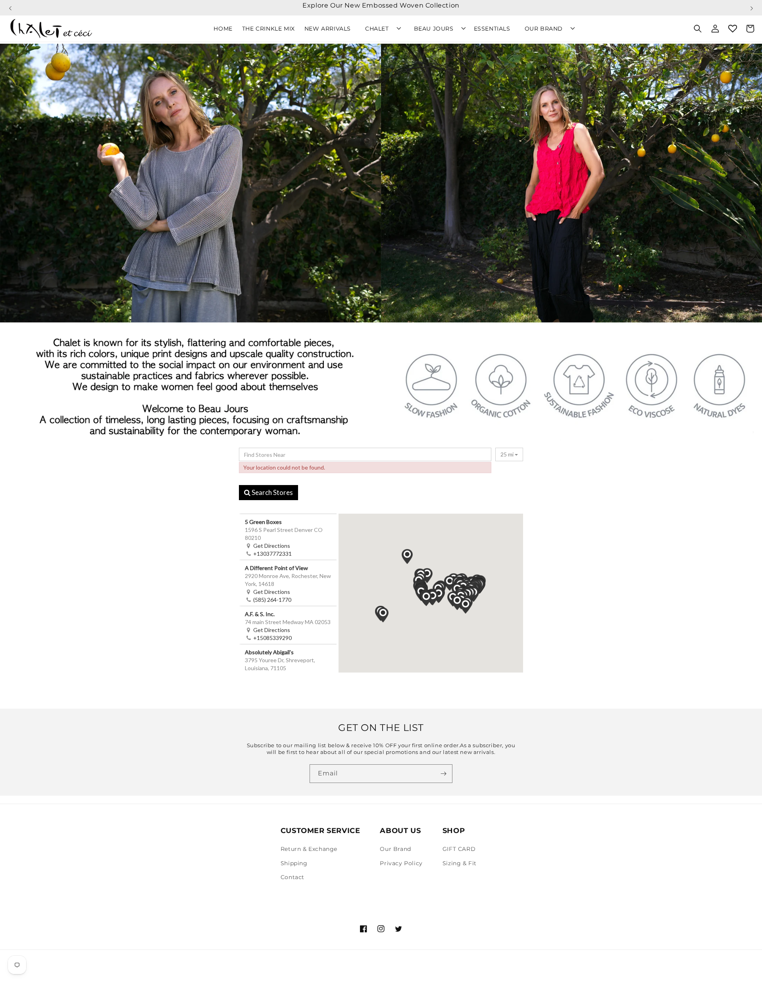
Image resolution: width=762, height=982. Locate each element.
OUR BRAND (544, 28)
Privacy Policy (401, 863)
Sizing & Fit (460, 863)
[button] (10, 5)
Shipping (294, 863)
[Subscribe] (443, 773)
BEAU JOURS (434, 28)
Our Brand (395, 848)
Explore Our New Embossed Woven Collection (351, 5)
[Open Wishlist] (732, 28)
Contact (292, 877)
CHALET (377, 28)
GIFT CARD (459, 848)
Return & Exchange (309, 848)
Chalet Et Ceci (159, 971)
